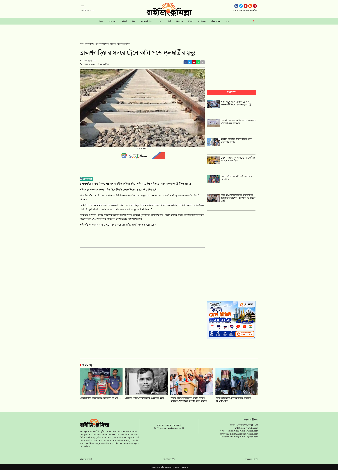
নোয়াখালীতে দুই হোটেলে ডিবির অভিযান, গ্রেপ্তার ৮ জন (234, 399)
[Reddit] (250, 6)
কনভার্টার (253, 10)
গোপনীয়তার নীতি (169, 459)
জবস (228, 21)
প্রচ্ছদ (101, 21)
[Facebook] (236, 6)
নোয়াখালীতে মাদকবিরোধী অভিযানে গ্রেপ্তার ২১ (236, 178)
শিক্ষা (190, 21)
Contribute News (241, 10)
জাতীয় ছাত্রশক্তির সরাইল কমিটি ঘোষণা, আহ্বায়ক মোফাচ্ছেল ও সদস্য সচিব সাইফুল (189, 399)
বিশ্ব (133, 21)
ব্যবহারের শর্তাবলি (251, 459)
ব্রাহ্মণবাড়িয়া (89, 44)
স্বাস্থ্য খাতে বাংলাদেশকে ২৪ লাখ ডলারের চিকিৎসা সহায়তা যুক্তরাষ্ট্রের (236, 103)
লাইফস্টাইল (215, 21)
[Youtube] (246, 6)
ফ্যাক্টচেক (202, 21)
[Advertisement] (169, 32)
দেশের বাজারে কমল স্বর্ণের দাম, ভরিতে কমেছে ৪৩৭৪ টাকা (238, 159)
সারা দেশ (112, 21)
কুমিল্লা (124, 21)
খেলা (169, 21)
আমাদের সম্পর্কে (86, 459)
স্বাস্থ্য (159, 21)
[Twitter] (241, 6)
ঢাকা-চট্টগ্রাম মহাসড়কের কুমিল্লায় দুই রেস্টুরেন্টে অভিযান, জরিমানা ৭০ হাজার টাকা (238, 198)
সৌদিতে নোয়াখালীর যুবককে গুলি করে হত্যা (144, 398)
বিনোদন (179, 21)
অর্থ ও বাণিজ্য (146, 21)
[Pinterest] (255, 6)
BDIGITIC (185, 467)
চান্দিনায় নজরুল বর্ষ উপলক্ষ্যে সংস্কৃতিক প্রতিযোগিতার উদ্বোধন (238, 122)
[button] (186, 62)
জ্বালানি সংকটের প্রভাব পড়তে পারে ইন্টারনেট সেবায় (236, 140)
